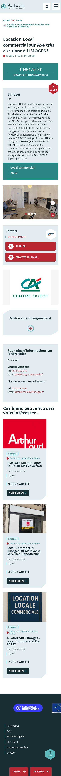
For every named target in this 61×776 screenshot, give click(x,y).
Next (52, 203)
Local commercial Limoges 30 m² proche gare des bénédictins (24, 551)
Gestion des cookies (17, 747)
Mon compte (47, 6)
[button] (30, 202)
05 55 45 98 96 (19, 388)
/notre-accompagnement (30, 326)
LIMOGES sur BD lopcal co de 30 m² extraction (25, 464)
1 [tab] (25, 214)
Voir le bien (16, 492)
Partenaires (13, 725)
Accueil (6, 20)
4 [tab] (35, 214)
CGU (9, 731)
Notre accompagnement (30, 318)
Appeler (21, 246)
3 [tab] (32, 214)
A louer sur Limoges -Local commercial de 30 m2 (23, 641)
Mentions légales (16, 736)
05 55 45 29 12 (19, 370)
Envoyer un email (27, 257)
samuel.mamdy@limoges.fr (29, 391)
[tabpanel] (30, 202)
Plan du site (13, 742)
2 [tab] (29, 214)
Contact (11, 752)
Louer (19, 20)
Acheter (39, 771)
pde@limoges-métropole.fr (29, 374)
